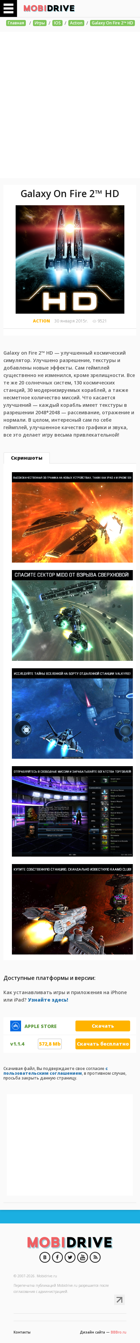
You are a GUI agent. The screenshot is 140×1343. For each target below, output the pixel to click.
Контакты (22, 1332)
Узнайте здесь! (48, 999)
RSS (95, 1257)
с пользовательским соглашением (55, 1071)
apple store (40, 1026)
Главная (16, 23)
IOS (57, 23)
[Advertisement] (70, 105)
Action (76, 23)
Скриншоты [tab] (26, 458)
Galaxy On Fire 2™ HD (112, 23)
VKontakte (44, 1257)
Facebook (57, 1257)
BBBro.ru (118, 1332)
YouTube (82, 1257)
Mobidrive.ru (49, 8)
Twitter (70, 1257)
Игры (40, 23)
